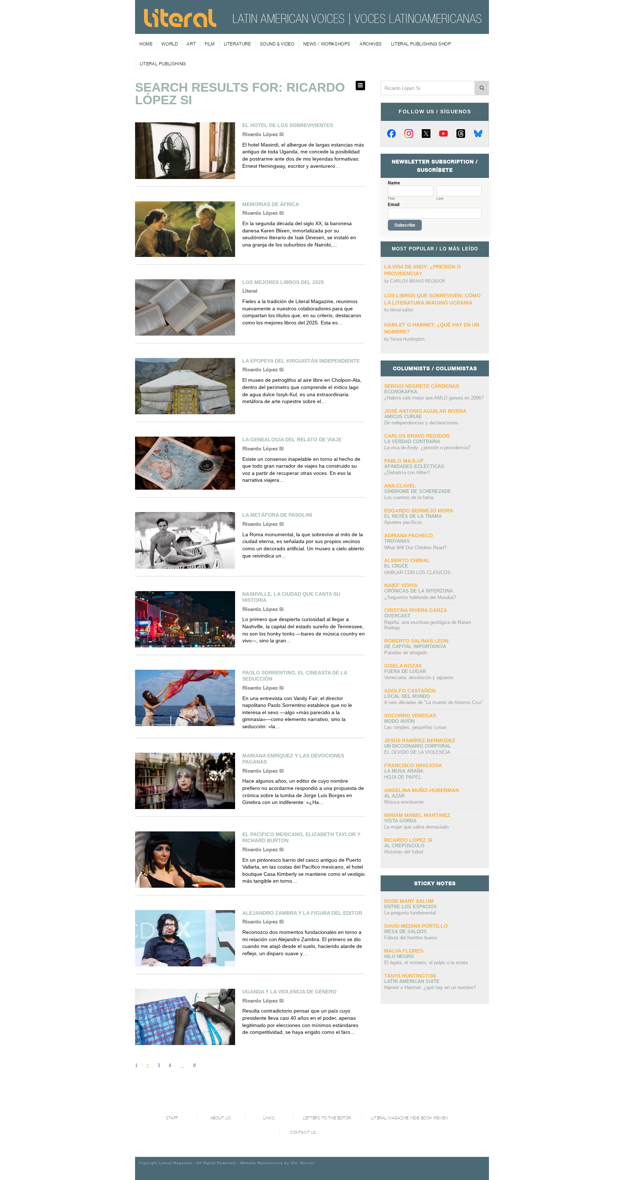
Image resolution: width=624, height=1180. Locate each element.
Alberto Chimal (407, 560)
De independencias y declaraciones (421, 422)
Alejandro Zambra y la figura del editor (302, 913)
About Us (221, 1118)
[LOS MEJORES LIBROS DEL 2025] (185, 307)
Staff (172, 1118)
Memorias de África (270, 204)
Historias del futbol (403, 852)
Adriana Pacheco (408, 535)
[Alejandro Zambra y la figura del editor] (185, 938)
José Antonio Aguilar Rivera (425, 411)
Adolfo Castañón (410, 691)
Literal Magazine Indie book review (409, 1118)
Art (191, 44)
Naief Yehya (400, 585)
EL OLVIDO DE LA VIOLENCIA (417, 752)
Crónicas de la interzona (418, 591)
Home (145, 44)
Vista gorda (400, 820)
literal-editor (401, 310)
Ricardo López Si (408, 840)
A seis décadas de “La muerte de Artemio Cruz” (433, 702)
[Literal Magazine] (180, 25)
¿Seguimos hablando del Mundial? (420, 597)
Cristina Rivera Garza (415, 610)
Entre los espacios (410, 906)
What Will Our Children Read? (415, 547)
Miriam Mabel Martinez (417, 815)
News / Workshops (327, 44)
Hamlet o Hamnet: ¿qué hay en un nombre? (430, 987)
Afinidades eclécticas (414, 466)
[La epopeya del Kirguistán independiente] (185, 386)
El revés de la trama (413, 516)
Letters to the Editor (327, 1118)
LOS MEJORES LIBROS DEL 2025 (283, 282)
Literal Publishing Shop (421, 44)
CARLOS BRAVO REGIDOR (417, 281)
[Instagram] (408, 133)
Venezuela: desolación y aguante (418, 677)
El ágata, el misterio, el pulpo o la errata (426, 962)
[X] (426, 133)
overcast (397, 616)
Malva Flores (403, 951)
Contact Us (303, 1132)
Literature (237, 44)
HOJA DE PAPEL (402, 777)
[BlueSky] (478, 133)
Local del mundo (407, 696)
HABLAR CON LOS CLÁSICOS (417, 572)
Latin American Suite (411, 981)
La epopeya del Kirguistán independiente (301, 361)
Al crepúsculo (404, 845)
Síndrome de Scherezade (417, 491)
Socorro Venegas (410, 715)
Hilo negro (399, 956)
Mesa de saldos (405, 931)
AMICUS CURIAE (403, 416)
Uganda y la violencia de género (289, 992)
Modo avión (399, 721)
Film (209, 44)
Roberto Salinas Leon (416, 641)
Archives (371, 44)
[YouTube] (443, 133)
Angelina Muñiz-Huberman (421, 790)
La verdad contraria (412, 441)
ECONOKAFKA (400, 391)
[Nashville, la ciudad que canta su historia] (185, 619)
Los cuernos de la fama (408, 497)
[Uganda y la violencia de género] (185, 1017)
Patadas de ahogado (405, 652)
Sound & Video (277, 44)
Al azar (394, 796)
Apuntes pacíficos (403, 522)
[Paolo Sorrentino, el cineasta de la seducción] (185, 698)
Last (439, 198)
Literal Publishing (163, 63)
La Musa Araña (403, 771)
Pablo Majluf (404, 461)
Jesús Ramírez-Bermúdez (419, 740)
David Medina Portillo (416, 926)
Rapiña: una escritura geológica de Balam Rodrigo (427, 625)
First (391, 198)
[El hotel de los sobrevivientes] (185, 150)
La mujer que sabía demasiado (416, 827)
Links (269, 1118)
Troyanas (397, 541)
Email (393, 204)
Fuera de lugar (405, 671)
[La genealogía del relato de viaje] (185, 463)
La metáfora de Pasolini (277, 515)
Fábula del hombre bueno (410, 937)
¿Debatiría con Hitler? (407, 472)
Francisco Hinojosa (413, 765)
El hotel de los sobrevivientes (287, 125)
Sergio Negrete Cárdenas (421, 386)
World (169, 44)
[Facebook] (391, 133)
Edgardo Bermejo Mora (418, 510)
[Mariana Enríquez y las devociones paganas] (185, 781)
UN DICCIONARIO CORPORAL (417, 746)
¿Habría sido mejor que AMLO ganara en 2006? (434, 398)
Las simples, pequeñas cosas (415, 727)
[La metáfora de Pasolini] (185, 540)
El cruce (396, 566)
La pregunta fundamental (410, 912)
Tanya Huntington (407, 339)
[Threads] (460, 133)
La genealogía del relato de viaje (292, 439)
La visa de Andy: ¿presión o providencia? (427, 447)
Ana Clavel (400, 486)
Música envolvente (404, 802)
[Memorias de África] (185, 229)
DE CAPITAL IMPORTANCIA (415, 646)
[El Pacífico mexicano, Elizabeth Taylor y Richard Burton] (185, 859)
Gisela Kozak (403, 666)
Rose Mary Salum (409, 901)
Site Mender (303, 1163)
